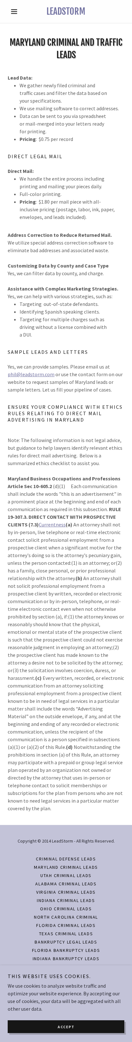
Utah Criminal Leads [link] (66, 875)
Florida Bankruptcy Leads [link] (66, 950)
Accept (66, 1026)
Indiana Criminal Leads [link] (66, 900)
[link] (66, 11)
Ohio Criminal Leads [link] (66, 909)
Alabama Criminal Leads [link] (66, 884)
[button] (16, 11)
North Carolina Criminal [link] (66, 917)
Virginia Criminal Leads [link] (66, 892)
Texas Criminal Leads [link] (66, 934)
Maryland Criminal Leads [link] (66, 867)
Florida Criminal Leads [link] (66, 925)
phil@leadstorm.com (31, 374)
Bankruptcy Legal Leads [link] (66, 942)
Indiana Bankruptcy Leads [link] (66, 958)
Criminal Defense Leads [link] (66, 859)
